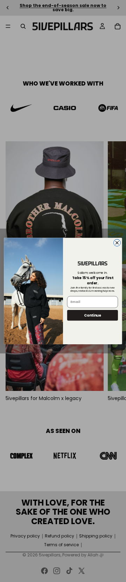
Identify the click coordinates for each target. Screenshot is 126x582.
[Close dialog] (117, 242)
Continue (92, 315)
